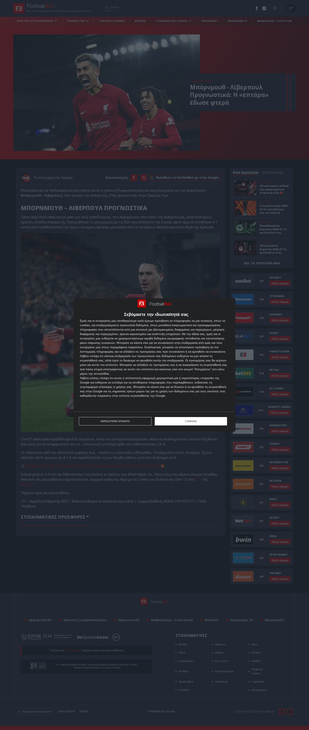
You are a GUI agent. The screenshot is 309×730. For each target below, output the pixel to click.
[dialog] (154, 365)
